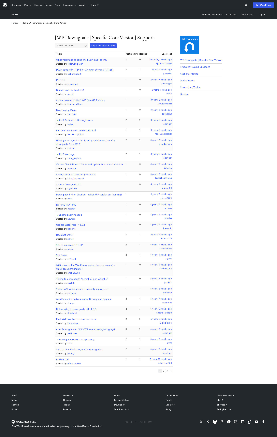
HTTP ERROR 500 (66, 204)
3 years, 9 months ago (161, 164)
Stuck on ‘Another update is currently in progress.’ (82, 289)
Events (169, 400)
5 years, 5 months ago (161, 278)
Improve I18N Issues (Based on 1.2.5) (76, 130)
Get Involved (172, 395)
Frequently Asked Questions (195, 66)
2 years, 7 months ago (161, 79)
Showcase (68, 395)
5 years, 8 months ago (161, 329)
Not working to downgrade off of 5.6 (76, 309)
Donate (170, 404)
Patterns (67, 409)
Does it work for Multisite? (70, 90)
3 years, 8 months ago (161, 140)
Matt (220, 400)
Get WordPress (263, 5)
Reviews (184, 94)
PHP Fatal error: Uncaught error (76, 120)
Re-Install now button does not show (76, 319)
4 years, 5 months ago (161, 214)
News (14, 400)
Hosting (15, 404)
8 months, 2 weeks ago (160, 59)
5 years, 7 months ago (161, 299)
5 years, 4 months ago (161, 244)
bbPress (222, 404)
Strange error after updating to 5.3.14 (76, 174)
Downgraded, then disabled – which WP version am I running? (89, 194)
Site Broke (61, 255)
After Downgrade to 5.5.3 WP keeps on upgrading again (86, 329)
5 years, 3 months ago (161, 319)
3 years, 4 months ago (161, 110)
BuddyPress (224, 409)
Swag (169, 409)
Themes (67, 400)
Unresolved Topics (190, 87)
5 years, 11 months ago (161, 359)
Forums (15, 14)
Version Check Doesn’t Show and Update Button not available (89, 164)
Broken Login (63, 359)
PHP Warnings (66, 154)
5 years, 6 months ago (161, 309)
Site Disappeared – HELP (69, 245)
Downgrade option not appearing (76, 339)
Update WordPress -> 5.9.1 (70, 224)
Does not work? (64, 234)
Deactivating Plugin (66, 110)
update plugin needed (70, 214)
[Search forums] (85, 45)
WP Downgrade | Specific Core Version (201, 60)
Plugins (66, 404)
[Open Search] (246, 5)
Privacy (15, 409)
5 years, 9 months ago (161, 339)
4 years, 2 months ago (161, 184)
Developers (120, 404)
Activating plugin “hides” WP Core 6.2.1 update (80, 100)
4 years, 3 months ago (161, 194)
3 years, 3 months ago (161, 100)
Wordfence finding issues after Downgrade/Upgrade (84, 299)
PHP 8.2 (60, 80)
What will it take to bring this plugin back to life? (81, 59)
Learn (117, 395)
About (14, 395)
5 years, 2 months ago (161, 234)
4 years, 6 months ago (161, 224)
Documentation (121, 400)
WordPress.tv (122, 409)
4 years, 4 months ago (161, 204)
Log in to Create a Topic (103, 45)
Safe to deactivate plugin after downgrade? (79, 349)
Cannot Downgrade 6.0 (68, 184)
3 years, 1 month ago (162, 90)
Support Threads (189, 73)
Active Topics (187, 80)
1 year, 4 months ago (162, 69)
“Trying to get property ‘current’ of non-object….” (82, 279)
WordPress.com (225, 395)
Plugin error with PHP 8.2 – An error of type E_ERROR (84, 69)
